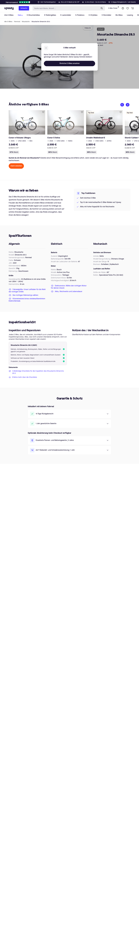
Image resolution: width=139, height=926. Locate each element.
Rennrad (17, 21)
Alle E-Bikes (8, 21)
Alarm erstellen (16, 166)
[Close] (71, 1)
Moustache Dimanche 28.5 (41, 21)
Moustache (26, 21)
